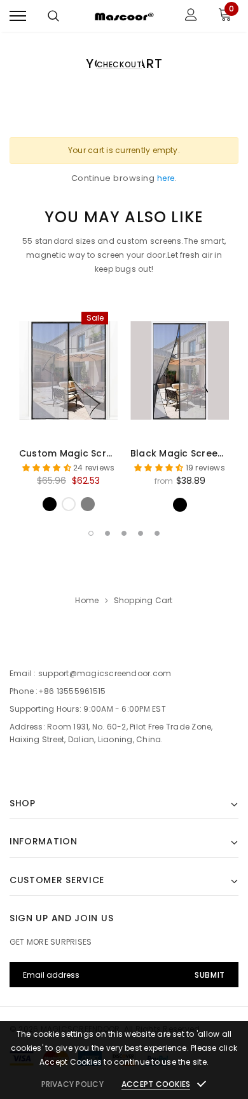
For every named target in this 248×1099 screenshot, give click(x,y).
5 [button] (157, 533)
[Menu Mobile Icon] (18, 16)
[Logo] (122, 16)
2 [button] (107, 533)
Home (87, 600)
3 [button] (124, 533)
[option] (68, 406)
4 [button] (140, 533)
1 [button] (90, 533)
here (166, 178)
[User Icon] (191, 16)
